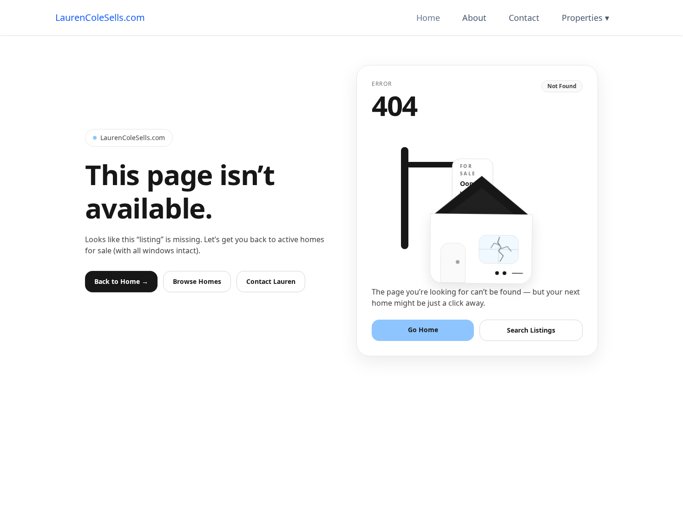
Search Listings (531, 330)
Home (428, 17)
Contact (524, 17)
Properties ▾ (585, 17)
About (474, 17)
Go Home (423, 329)
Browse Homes (197, 281)
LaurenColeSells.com (100, 17)
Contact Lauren (271, 281)
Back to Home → (121, 281)
